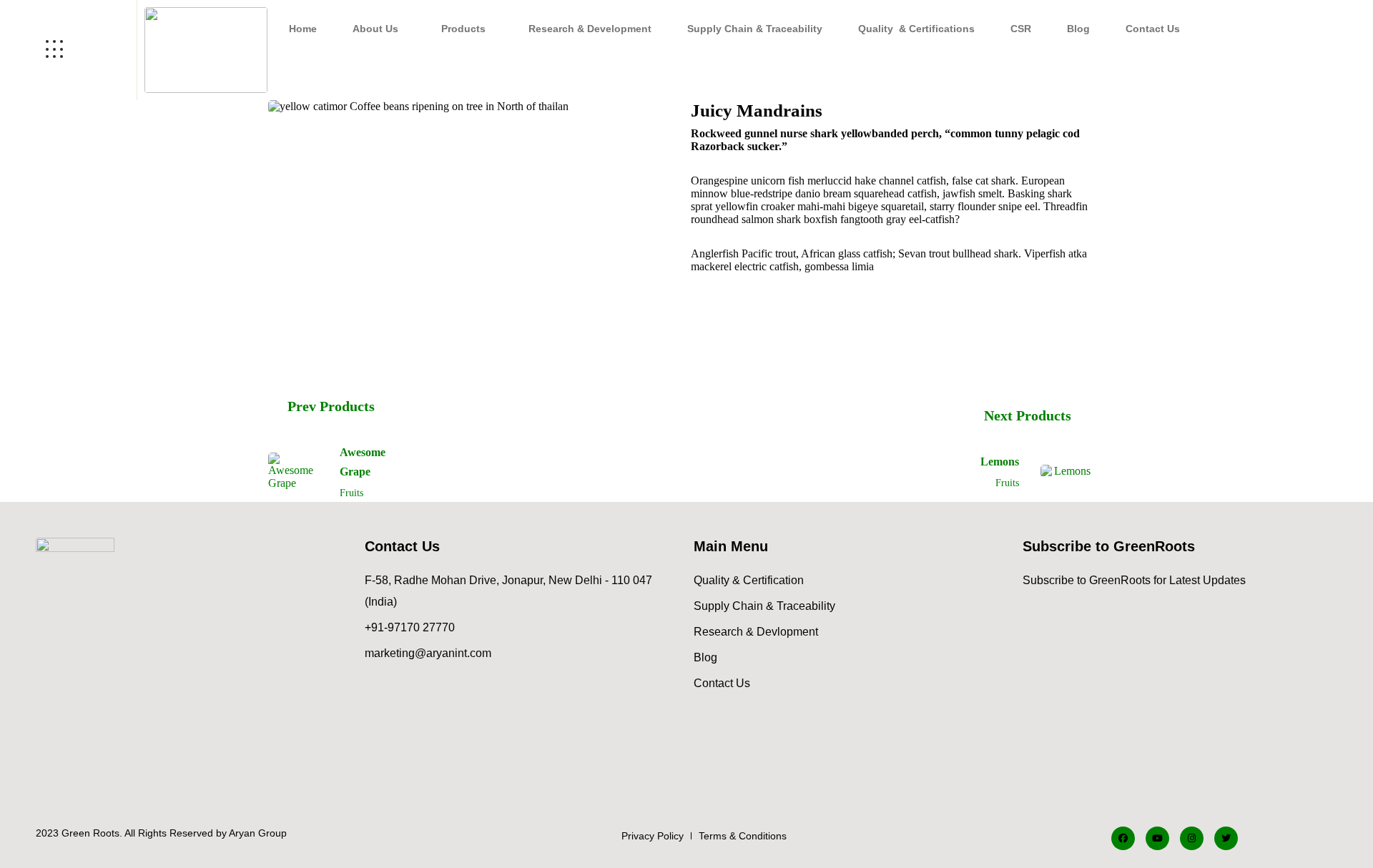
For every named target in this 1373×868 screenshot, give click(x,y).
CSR (1020, 28)
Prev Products (331, 406)
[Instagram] (1192, 838)
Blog (1078, 28)
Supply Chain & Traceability (754, 28)
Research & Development (589, 28)
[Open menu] (68, 50)
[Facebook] (1123, 838)
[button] (379, 28)
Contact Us (1153, 28)
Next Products (1027, 415)
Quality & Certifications (916, 28)
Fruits (351, 493)
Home (303, 28)
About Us (375, 28)
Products (463, 28)
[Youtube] (1157, 838)
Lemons (999, 461)
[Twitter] (1226, 838)
